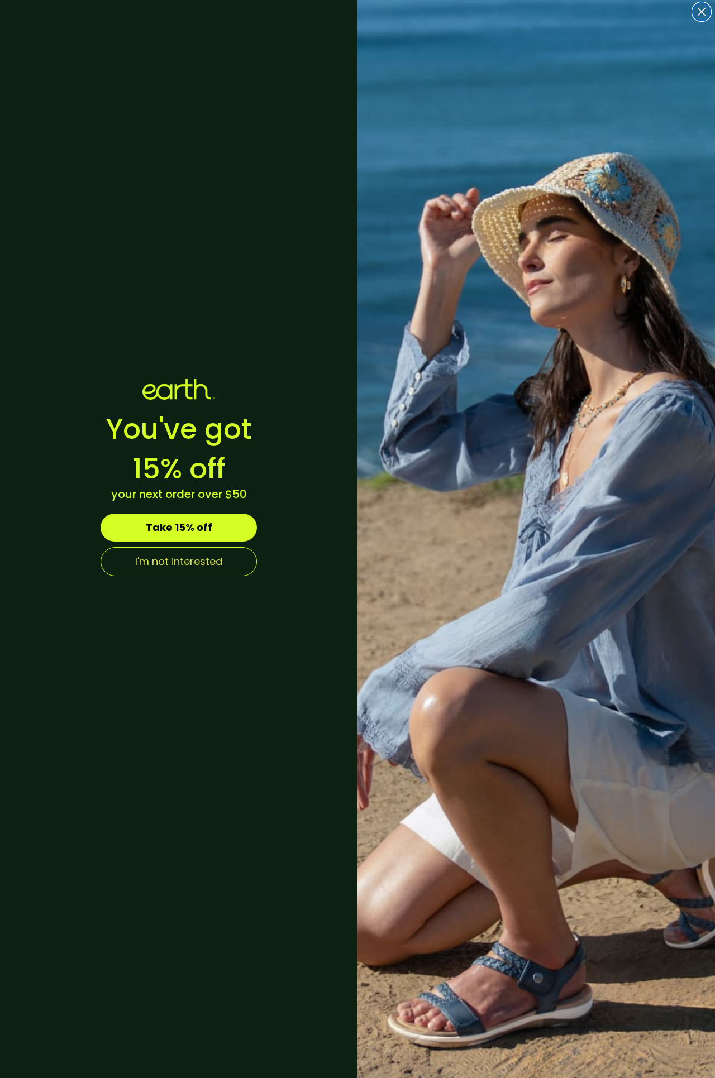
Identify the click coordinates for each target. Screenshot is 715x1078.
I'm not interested (178, 561)
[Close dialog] (702, 12)
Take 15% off (179, 527)
